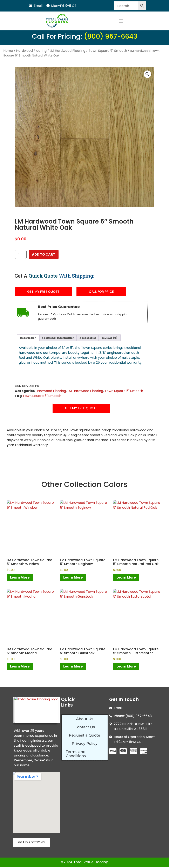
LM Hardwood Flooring (67, 50)
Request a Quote (84, 735)
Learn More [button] (19, 577)
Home (8, 50)
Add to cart (43, 254)
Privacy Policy (84, 743)
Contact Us (84, 727)
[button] (121, 21)
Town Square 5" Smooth (107, 50)
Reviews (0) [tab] (109, 338)
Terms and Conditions (76, 753)
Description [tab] (28, 338)
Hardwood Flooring (31, 50)
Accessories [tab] (88, 338)
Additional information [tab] (58, 338)
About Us (84, 719)
